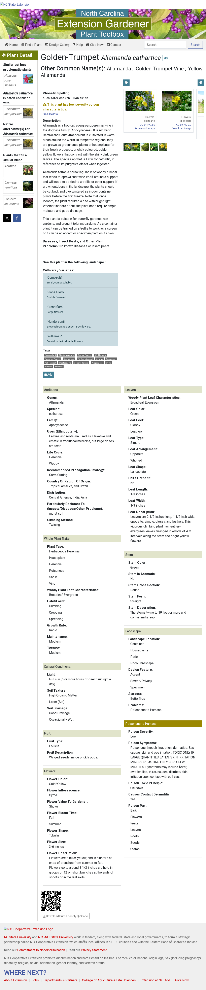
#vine (108, 363)
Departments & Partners (60, 980)
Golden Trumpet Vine (160, 69)
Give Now (96, 45)
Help (79, 45)
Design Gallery (59, 45)
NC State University (17, 937)
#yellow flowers (85, 355)
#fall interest (50, 363)
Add (50, 374)
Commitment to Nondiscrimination (41, 950)
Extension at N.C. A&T (155, 980)
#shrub (99, 359)
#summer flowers (52, 359)
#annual (48, 367)
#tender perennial (67, 355)
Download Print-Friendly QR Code (66, 916)
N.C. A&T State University (55, 937)
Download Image (145, 128)
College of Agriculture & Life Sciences (109, 980)
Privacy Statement (94, 950)
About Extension (15, 980)
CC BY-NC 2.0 (147, 124)
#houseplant (50, 355)
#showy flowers (81, 363)
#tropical (59, 367)
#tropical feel (97, 363)
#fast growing (65, 363)
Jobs (35, 980)
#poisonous (69, 359)
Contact (115, 45)
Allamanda (119, 69)
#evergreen (111, 359)
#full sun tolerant (85, 359)
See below (50, 114)
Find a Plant (32, 45)
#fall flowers (100, 355)
